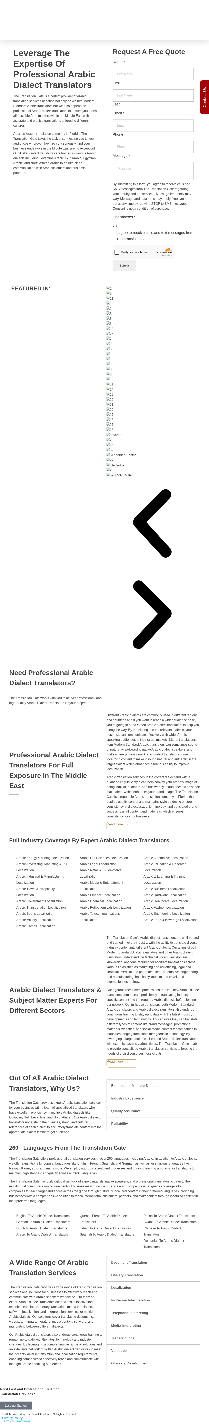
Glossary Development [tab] (129, 1363)
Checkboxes (124, 217)
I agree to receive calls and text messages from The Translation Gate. (154, 236)
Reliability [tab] (119, 1123)
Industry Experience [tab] (127, 1098)
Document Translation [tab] (129, 1262)
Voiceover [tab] (119, 1350)
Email (118, 113)
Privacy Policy (12, 1418)
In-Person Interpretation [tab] (130, 1300)
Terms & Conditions (16, 1421)
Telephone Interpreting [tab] (129, 1313)
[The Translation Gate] (31, 22)
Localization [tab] (121, 1287)
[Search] (201, 7)
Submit (124, 265)
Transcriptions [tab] (123, 1338)
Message (121, 156)
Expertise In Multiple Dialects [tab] (135, 1085)
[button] (152, 523)
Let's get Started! (16, 1405)
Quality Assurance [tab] (126, 1111)
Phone (118, 134)
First (116, 83)
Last (116, 104)
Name (119, 62)
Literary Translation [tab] (127, 1275)
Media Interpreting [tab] (126, 1325)
